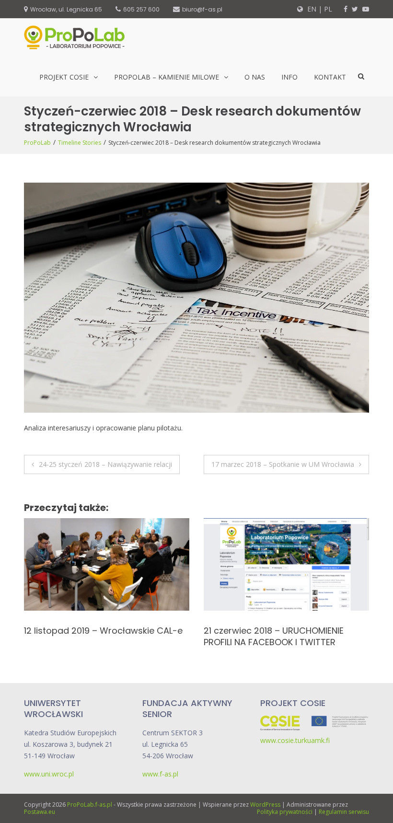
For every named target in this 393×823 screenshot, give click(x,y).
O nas (254, 76)
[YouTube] (365, 8)
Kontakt (330, 76)
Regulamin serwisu (344, 812)
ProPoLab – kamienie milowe (166, 76)
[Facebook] (345, 8)
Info (289, 76)
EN (310, 8)
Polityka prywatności (284, 812)
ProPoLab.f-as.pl (89, 804)
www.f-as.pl (160, 773)
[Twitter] (355, 8)
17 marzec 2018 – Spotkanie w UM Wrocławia (282, 464)
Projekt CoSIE (64, 76)
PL (328, 8)
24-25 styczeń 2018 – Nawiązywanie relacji (105, 464)
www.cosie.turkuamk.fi (295, 740)
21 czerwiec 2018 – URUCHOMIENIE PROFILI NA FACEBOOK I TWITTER (94, 636)
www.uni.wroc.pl (49, 773)
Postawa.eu (39, 812)
